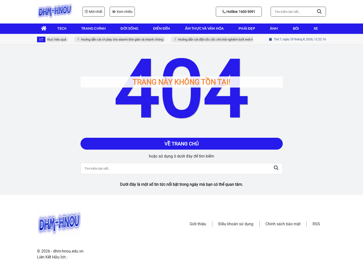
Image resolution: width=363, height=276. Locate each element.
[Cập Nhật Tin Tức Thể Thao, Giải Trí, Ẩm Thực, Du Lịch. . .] (55, 12)
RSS (316, 224)
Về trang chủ (181, 144)
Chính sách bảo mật (283, 224)
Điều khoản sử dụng (235, 224)
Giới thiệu (198, 224)
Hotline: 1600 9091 (240, 12)
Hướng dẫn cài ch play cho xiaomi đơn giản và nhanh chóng (121, 39)
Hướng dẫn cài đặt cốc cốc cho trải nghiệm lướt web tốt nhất (219, 39)
